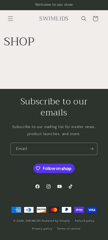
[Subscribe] (91, 149)
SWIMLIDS (33, 220)
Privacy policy (42, 228)
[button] (10, 18)
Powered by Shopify (56, 220)
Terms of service (69, 228)
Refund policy (85, 220)
